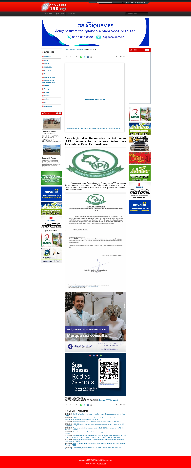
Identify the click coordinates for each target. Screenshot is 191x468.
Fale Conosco (71, 14)
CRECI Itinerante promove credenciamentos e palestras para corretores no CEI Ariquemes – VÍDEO (94, 425)
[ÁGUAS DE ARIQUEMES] (95, 45)
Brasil (46, 60)
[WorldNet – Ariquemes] (51, 262)
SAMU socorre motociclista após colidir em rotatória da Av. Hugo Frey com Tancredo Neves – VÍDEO (93, 448)
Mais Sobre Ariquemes (77, 411)
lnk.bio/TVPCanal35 (108, 400)
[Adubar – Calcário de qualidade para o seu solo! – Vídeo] (140, 181)
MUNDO (46, 85)
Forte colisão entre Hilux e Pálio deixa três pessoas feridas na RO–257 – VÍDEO (99, 422)
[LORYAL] (51, 246)
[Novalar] (51, 200)
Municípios (47, 89)
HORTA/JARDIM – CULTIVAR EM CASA (48, 81)
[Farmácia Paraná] (51, 185)
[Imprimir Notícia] (91, 57)
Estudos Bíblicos (49, 77)
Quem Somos (60, 14)
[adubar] (51, 214)
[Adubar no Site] (140, 135)
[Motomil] (51, 231)
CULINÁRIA (48, 67)
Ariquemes (47, 57)
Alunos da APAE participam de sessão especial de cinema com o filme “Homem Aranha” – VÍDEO (95, 444)
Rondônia (47, 96)
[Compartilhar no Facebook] (88, 57)
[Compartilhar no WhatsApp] (81, 57)
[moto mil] (140, 198)
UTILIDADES (48, 106)
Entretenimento (49, 74)
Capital (46, 63)
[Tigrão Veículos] (140, 150)
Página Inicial (48, 14)
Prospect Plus (102, 464)
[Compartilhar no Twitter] (85, 57)
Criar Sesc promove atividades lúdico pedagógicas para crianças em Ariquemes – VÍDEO (95, 432)
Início (66, 49)
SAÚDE (46, 99)
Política (46, 92)
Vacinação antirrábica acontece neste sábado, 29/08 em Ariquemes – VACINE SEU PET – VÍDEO (94, 428)
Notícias (72, 49)
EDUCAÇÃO (48, 70)
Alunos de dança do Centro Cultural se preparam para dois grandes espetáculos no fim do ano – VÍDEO (94, 440)
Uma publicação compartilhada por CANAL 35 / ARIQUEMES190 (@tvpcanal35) (94, 128)
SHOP (46, 102)
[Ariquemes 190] (54, 11)
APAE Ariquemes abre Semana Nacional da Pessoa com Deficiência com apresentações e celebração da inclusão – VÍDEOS (92, 418)
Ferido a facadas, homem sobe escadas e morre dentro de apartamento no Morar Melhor (95, 415)
